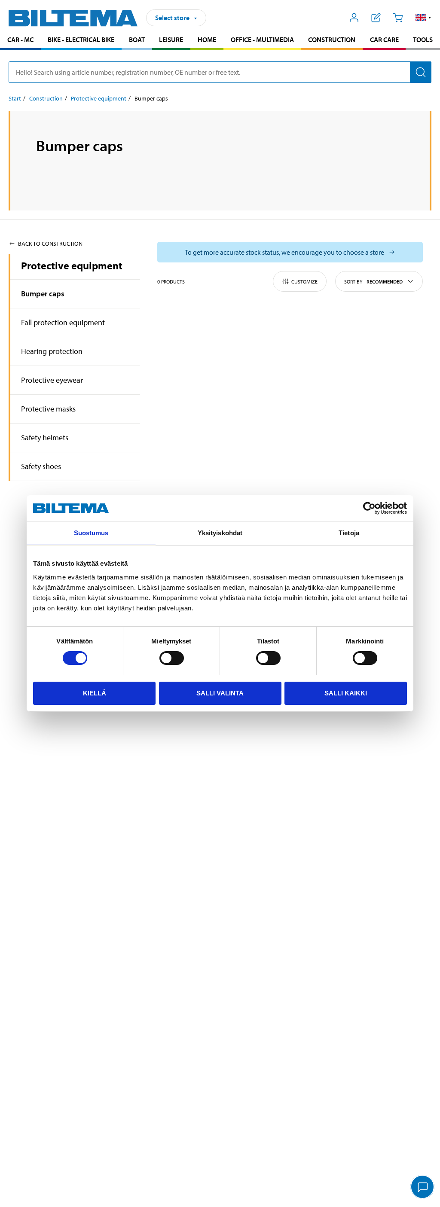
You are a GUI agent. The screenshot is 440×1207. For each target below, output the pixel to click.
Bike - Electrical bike (81, 39)
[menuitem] (20, 40)
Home (207, 39)
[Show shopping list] (376, 17)
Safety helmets (44, 437)
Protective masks (48, 409)
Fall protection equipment (63, 322)
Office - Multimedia (262, 39)
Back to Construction (50, 243)
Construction (331, 39)
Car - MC (20, 39)
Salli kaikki (345, 693)
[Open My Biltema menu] (354, 17)
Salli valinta (220, 693)
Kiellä (94, 693)
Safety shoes (41, 466)
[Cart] (398, 17)
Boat (137, 39)
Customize (304, 281)
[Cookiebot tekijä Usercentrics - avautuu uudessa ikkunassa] (369, 508)
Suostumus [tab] (91, 532)
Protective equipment (98, 98)
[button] (423, 17)
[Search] (420, 72)
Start (15, 98)
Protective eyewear (52, 380)
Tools (423, 39)
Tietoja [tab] (349, 532)
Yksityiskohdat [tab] (220, 532)
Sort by (373, 281)
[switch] (171, 658)
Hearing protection (51, 351)
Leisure (171, 39)
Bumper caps (42, 294)
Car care (384, 39)
